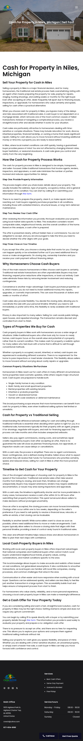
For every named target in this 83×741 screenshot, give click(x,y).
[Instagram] (9, 688)
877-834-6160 (9, 727)
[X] (17, 688)
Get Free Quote (70, 736)
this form (27, 193)
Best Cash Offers (54, 679)
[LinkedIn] (13, 688)
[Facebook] (4, 688)
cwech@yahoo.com (11, 721)
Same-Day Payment (55, 683)
